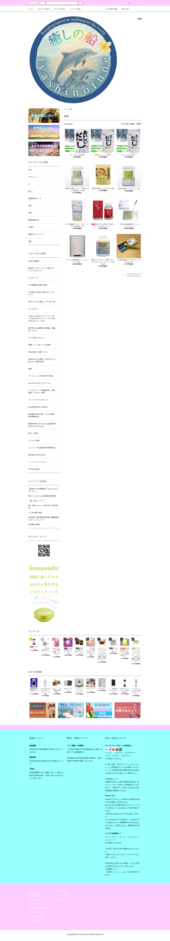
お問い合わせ (125, 9)
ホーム (31, 9)
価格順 (132, 124)
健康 (70, 109)
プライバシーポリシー (37, 912)
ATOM (36, 920)
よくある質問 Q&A (35, 512)
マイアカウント (63, 891)
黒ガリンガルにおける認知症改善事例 (42, 496)
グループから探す (59, 9)
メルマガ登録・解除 (111, 9)
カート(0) (137, 3)
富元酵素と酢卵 (34, 524)
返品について (34, 904)
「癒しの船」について (36, 501)
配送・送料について (36, 900)
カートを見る (63, 896)
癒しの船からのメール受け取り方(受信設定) (43, 506)
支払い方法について (36, 896)
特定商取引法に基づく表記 (39, 908)
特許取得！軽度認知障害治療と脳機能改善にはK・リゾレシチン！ (43, 518)
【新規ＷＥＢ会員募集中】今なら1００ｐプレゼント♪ (43, 490)
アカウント (124, 3)
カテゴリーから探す (43, 9)
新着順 (138, 124)
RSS (31, 920)
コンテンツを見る (75, 9)
